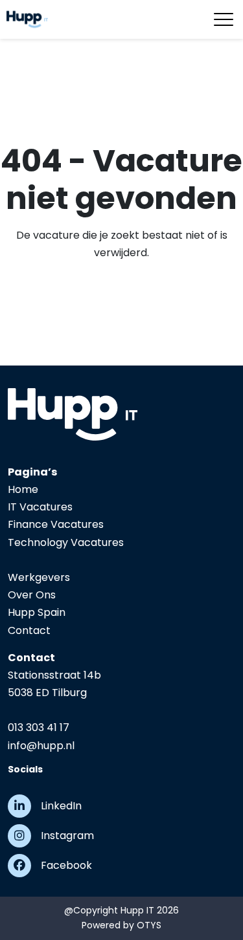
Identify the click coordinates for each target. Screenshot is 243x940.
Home (23, 489)
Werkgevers (39, 577)
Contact (29, 630)
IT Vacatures (40, 506)
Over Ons (32, 594)
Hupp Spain (36, 612)
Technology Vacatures (66, 542)
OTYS (149, 925)
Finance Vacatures (56, 524)
